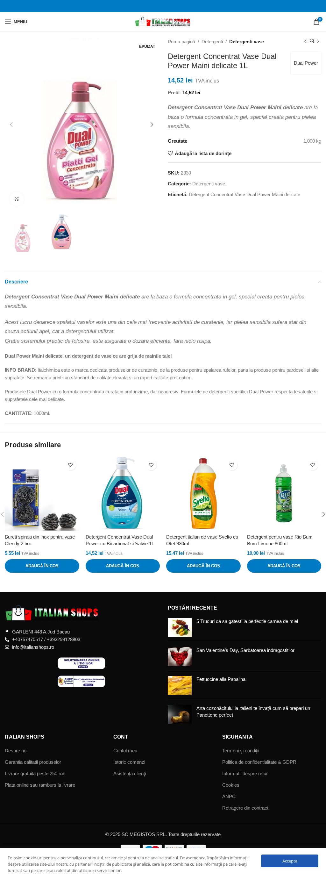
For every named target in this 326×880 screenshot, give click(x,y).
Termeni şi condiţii (240, 750)
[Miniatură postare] (180, 627)
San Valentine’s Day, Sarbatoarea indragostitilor (245, 650)
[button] (42, 566)
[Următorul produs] (318, 42)
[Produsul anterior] (305, 42)
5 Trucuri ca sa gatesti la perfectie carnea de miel (247, 621)
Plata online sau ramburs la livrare (40, 785)
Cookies (230, 785)
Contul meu (125, 750)
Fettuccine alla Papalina (220, 679)
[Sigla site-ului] (163, 21)
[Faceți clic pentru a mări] (17, 199)
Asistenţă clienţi (129, 773)
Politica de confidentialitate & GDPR (259, 762)
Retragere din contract (245, 808)
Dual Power (306, 63)
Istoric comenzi (129, 762)
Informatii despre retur (245, 773)
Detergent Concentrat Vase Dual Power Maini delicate (244, 194)
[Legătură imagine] (52, 612)
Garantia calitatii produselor (33, 762)
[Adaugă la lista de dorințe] (70, 464)
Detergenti (212, 41)
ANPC (229, 796)
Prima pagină (181, 41)
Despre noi (16, 750)
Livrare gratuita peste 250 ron (35, 773)
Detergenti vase (246, 41)
